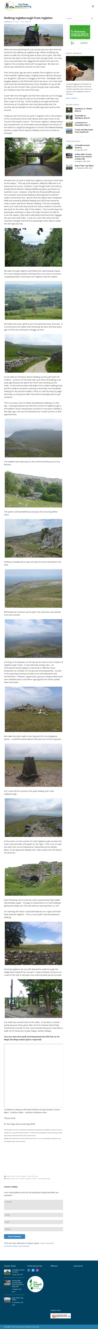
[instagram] (37, 1270)
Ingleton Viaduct (31, 1179)
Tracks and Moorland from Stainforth (84, 131)
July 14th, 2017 (82, 150)
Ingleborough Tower (12, 1179)
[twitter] (33, 1270)
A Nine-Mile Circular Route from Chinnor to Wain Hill (83, 156)
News (8, 1176)
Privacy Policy (35, 1327)
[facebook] (28, 1270)
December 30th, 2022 (84, 168)
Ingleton (22, 1179)
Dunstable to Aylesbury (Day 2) (82, 116)
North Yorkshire (16, 1176)
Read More (71, 98)
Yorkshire (35, 1176)
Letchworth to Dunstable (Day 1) (82, 123)
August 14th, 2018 (83, 161)
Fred (29, 22)
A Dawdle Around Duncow (18, 1271)
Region (24, 1176)
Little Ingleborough (44, 1179)
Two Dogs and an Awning (22, 1327)
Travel (29, 1176)
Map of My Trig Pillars (84, 165)
